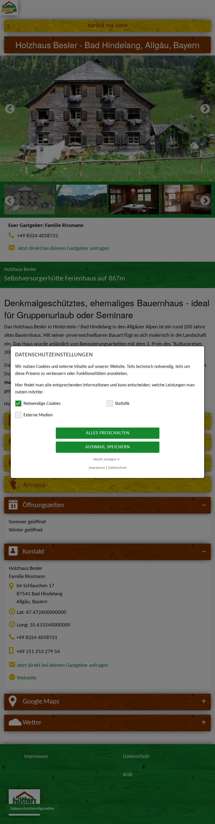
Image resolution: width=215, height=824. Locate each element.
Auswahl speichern (107, 447)
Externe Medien (38, 415)
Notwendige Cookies (42, 403)
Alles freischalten (107, 433)
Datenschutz (117, 468)
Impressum (97, 468)
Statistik (122, 403)
